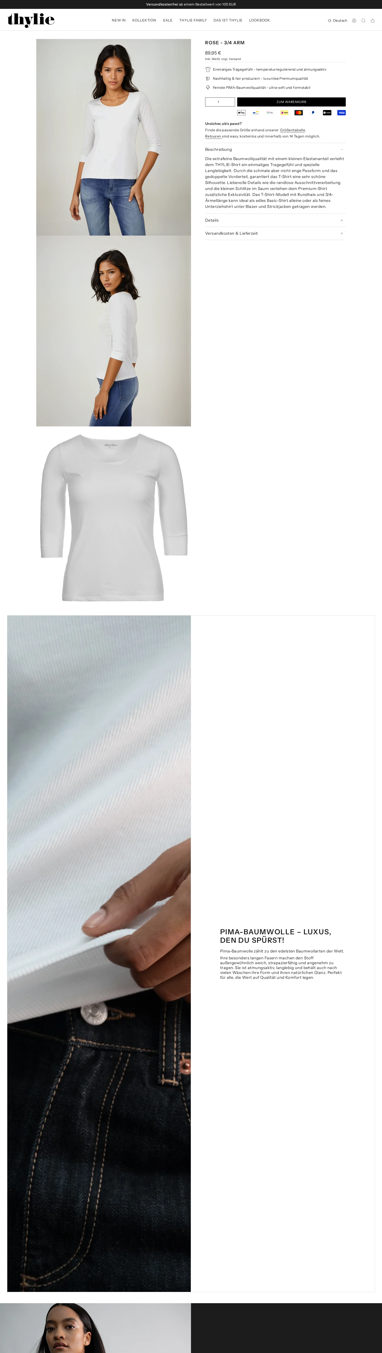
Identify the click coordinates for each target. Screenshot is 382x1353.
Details (212, 220)
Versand (235, 59)
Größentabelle (292, 130)
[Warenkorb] (372, 20)
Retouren (213, 136)
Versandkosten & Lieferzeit (231, 233)
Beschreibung (218, 149)
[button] (144, 20)
